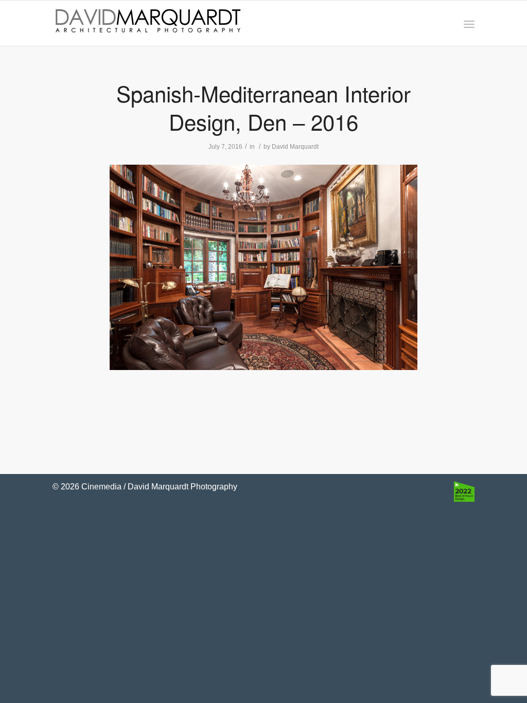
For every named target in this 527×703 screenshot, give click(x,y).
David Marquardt (295, 146)
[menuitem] (469, 23)
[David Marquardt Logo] (147, 23)
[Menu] (469, 23)
